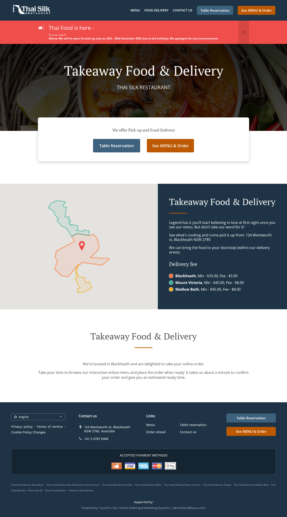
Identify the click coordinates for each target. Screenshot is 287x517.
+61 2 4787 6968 (96, 439)
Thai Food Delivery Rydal (148, 484)
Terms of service (50, 426)
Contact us (182, 10)
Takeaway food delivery (81, 490)
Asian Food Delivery (56, 490)
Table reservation (193, 425)
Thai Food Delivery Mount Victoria (182, 484)
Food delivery (156, 10)
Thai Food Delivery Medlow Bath (251, 484)
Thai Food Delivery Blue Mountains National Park (72, 484)
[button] (243, 32)
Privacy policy (22, 426)
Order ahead (155, 432)
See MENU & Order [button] (256, 10)
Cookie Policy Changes (28, 432)
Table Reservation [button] (215, 10)
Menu (135, 10)
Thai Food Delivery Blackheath (27, 484)
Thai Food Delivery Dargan (217, 484)
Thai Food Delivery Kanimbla (117, 484)
